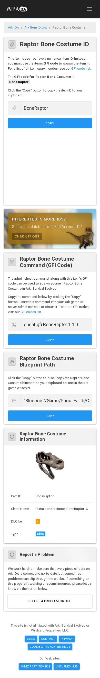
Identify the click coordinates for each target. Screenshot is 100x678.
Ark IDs (13, 27)
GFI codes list (31, 312)
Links (31, 638)
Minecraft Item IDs (35, 666)
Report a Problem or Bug (50, 601)
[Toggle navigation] (89, 9)
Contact (48, 638)
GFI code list (80, 68)
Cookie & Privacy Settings (50, 646)
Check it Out (27, 236)
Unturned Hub (67, 666)
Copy (50, 123)
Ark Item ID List (35, 27)
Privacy (67, 638)
